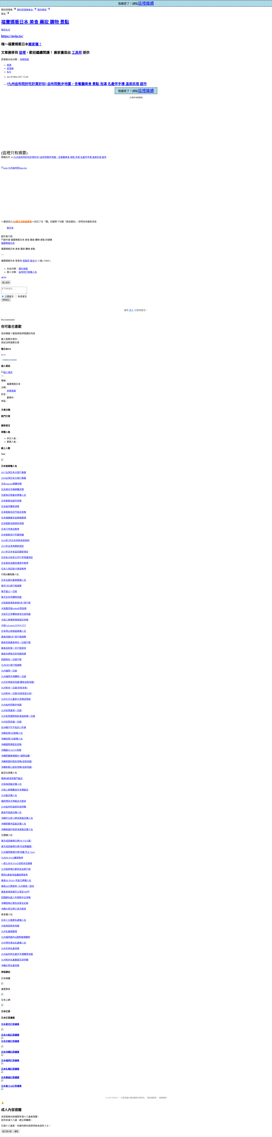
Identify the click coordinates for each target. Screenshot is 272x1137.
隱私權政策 (152, 1098)
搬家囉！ (35, 44)
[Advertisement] (25, 192)
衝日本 (10, 228)
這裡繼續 (146, 91)
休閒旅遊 (24, 59)
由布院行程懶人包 (28, 272)
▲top (3, 277)
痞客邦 (26, 261)
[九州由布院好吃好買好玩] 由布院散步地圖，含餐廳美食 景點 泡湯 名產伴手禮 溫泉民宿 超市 (77, 84)
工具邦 (77, 52)
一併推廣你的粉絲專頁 (9, 360)
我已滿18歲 (7, 1131)
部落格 (10, 68)
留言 (32, 261)
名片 (9, 72)
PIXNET (115, 1098)
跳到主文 (5, 30)
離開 (16, 1131)
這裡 (22, 52)
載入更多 (6, 283)
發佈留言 (6, 300)
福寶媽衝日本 (8, 243)
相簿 (9, 65)
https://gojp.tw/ (12, 36)
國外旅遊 (23, 268)
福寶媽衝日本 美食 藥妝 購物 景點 (35, 22)
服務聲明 (163, 1098)
